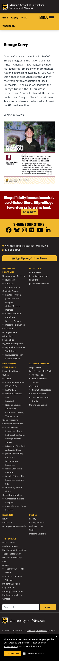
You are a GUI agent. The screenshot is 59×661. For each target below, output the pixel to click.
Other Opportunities (12, 495)
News (5, 518)
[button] (34, 653)
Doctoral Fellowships (15, 325)
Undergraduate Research (14, 526)
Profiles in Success (37, 393)
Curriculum (7, 328)
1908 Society (38, 375)
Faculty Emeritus (37, 522)
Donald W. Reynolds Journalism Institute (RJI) (14, 480)
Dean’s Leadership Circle (40, 371)
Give (5, 17)
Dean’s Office (8, 542)
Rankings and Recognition (14, 550)
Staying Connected (38, 405)
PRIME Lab (7, 522)
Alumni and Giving (39, 363)
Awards (5, 565)
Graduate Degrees (10, 291)
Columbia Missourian (15, 382)
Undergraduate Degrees (13, 276)
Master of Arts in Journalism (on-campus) (13, 299)
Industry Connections (12, 591)
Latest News (35, 272)
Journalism (10, 280)
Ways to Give (35, 367)
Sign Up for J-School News (31, 258)
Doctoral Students (37, 533)
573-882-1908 (12, 249)
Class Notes (34, 386)
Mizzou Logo (5, 7)
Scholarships (8, 340)
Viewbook (8, 25)
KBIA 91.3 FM (11, 386)
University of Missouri (21, 8)
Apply (14, 17)
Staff (31, 530)
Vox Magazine (11, 416)
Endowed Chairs (36, 526)
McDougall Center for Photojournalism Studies (15, 439)
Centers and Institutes (12, 423)
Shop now (29, 212)
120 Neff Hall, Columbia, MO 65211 (26, 246)
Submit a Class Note (41, 390)
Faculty (32, 518)
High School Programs (12, 343)
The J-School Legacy (11, 553)
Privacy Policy (11, 646)
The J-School (9, 538)
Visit (24, 17)
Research (7, 515)
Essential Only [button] (12, 653)
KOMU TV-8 (10, 390)
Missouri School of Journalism (26, 5)
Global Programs (10, 420)
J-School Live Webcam (39, 283)
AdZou (8, 378)
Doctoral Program (13, 321)
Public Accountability (12, 595)
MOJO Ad (9, 401)
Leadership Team (10, 546)
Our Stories (35, 268)
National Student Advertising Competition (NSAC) (14, 409)
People (33, 515)
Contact (6, 599)
